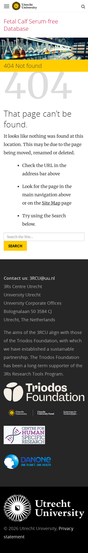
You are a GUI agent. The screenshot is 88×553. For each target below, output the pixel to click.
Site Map (51, 203)
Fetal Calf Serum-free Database (31, 24)
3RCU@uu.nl (42, 278)
